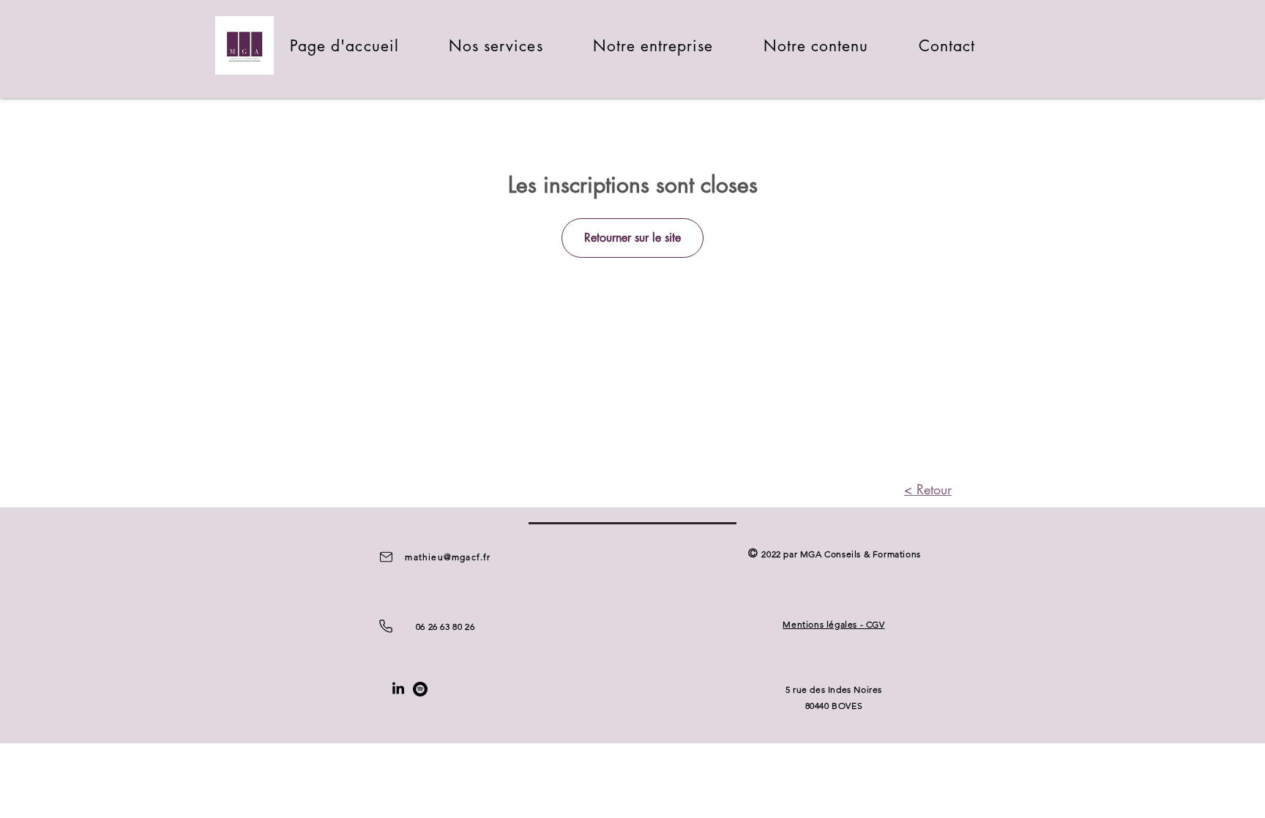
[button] (496, 46)
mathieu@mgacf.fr (447, 556)
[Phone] (386, 626)
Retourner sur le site (632, 237)
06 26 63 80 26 (445, 626)
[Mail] (386, 557)
